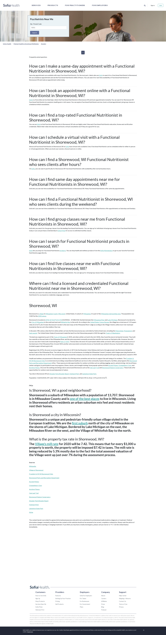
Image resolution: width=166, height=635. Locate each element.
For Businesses (84, 601)
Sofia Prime (61, 230)
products (63, 250)
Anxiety (43, 44)
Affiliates (104, 601)
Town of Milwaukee (60, 337)
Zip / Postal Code (36, 24)
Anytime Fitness (34, 368)
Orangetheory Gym (125, 365)
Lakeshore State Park (89, 374)
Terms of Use (123, 604)
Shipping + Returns (125, 598)
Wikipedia (32, 466)
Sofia (100, 75)
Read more (30, 632)
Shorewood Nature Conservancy (112, 368)
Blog (102, 607)
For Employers (100, 5)
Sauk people (33, 333)
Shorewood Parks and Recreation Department (44, 478)
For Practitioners (75, 5)
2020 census (42, 316)
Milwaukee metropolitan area (111, 314)
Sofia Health (7, 44)
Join (160, 5)
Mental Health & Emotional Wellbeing (26, 44)
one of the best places (84, 399)
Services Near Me (40, 604)
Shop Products (40, 601)
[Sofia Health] (11, 5)
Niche (31, 512)
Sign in (153, 5)
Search (34, 33)
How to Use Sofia (40, 595)
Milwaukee (87, 314)
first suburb (80, 423)
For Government (85, 604)
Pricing (57, 601)
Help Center (123, 595)
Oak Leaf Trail (94, 368)
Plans (81, 607)
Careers (103, 598)
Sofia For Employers (86, 595)
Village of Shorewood (36, 470)
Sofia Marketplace (106, 250)
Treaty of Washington (113, 333)
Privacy (121, 607)
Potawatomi (128, 331)
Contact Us (122, 601)
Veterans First (39, 610)
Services (36, 5)
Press (103, 604)
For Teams (83, 598)
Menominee (119, 331)
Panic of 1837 (64, 341)
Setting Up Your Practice (63, 598)
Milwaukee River (99, 320)
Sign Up (37, 598)
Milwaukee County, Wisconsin (55, 314)
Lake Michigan (112, 320)
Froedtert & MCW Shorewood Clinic (41, 474)
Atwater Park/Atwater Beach (59, 374)
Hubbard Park (74, 374)
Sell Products (59, 604)
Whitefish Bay (65, 322)
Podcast (103, 610)
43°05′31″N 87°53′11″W (53, 320)
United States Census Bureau (99, 322)
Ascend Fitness (113, 365)
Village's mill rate (46, 444)
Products (53, 5)
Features (58, 595)
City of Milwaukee (38, 322)
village (41, 314)
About (103, 595)
